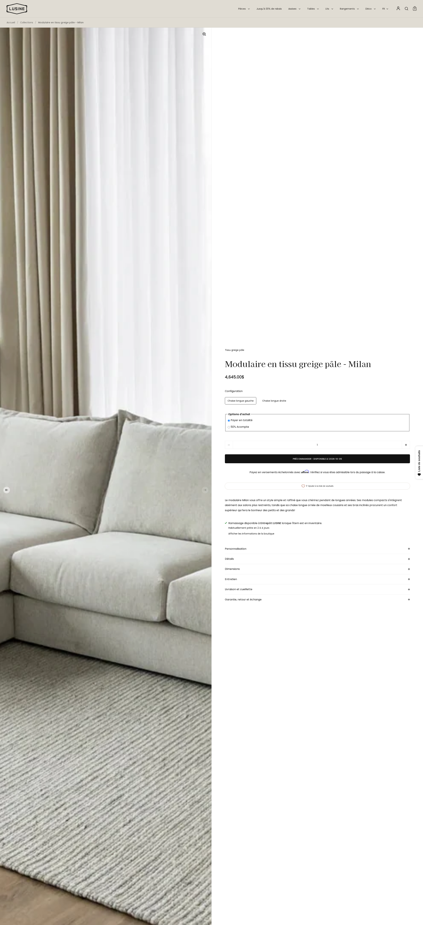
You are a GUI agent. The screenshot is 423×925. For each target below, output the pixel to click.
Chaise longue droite (274, 400)
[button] (6, 490)
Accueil (11, 22)
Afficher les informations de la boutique (251, 533)
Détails (229, 559)
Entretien (231, 579)
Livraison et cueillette (238, 589)
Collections (26, 22)
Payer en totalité (241, 420)
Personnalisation (235, 549)
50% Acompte (240, 427)
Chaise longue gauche (241, 400)
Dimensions (232, 569)
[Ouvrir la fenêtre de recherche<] (406, 8)
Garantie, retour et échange (243, 599)
